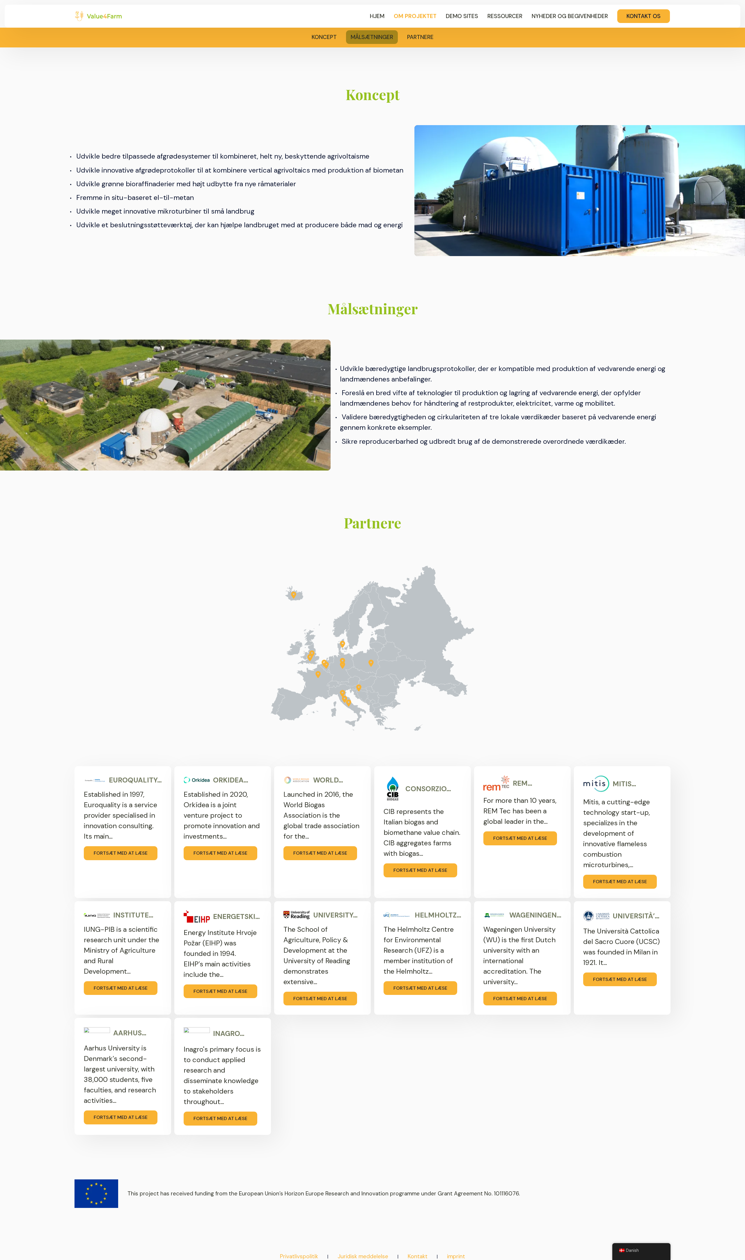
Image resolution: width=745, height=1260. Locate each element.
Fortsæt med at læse (121, 853)
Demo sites (462, 16)
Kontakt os (644, 16)
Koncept (324, 37)
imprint (456, 1256)
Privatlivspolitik (299, 1256)
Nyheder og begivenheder (570, 16)
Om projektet (415, 16)
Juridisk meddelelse (363, 1256)
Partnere (420, 37)
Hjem (377, 16)
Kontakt (418, 1256)
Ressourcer (504, 16)
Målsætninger (372, 37)
